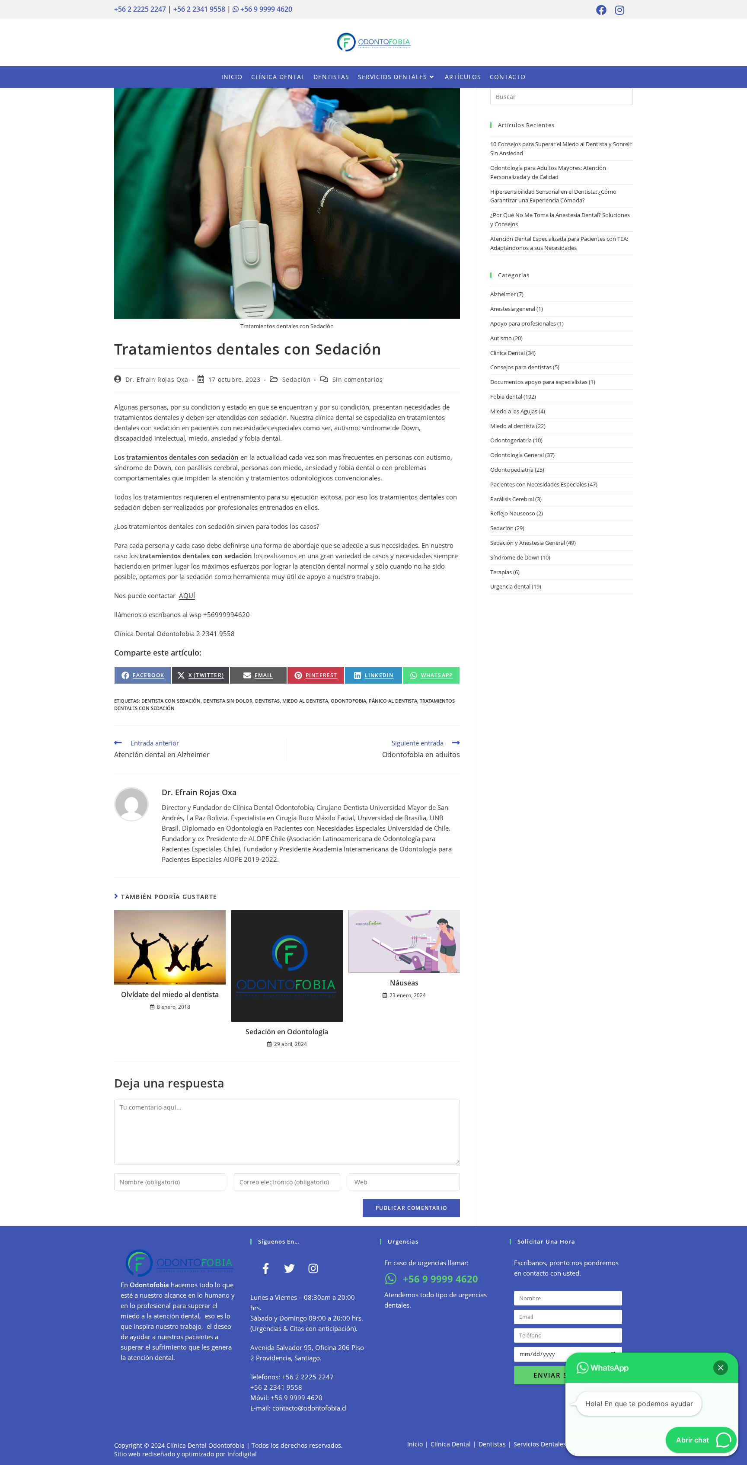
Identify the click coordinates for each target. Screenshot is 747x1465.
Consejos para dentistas (521, 367)
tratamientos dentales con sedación (182, 457)
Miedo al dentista (512, 426)
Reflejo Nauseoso (512, 513)
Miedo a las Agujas (513, 411)
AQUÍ (187, 595)
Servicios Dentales (540, 1444)
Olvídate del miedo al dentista (170, 994)
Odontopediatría (511, 469)
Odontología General (517, 455)
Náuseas (404, 983)
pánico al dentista (393, 700)
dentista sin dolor (227, 700)
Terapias (501, 572)
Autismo (501, 338)
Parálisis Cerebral (512, 499)
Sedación (296, 379)
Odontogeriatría (511, 440)
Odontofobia (348, 700)
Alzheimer (503, 294)
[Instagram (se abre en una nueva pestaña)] (617, 10)
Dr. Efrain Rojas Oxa (156, 379)
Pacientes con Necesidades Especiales (538, 484)
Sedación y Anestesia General (527, 543)
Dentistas (492, 1444)
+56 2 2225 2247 (140, 9)
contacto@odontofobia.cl (309, 1408)
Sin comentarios (357, 379)
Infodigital (242, 1454)
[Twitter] (289, 1268)
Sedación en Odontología (287, 1031)
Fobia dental (506, 396)
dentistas (267, 700)
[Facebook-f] (265, 1268)
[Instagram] (313, 1268)
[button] (720, 1367)
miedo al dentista (305, 700)
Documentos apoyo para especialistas (538, 382)
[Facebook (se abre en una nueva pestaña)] (601, 10)
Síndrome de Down (515, 557)
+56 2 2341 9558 (199, 9)
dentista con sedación (171, 700)
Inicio (415, 1444)
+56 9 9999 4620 (265, 9)
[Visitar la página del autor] (131, 803)
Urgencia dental (510, 586)
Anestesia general (512, 309)
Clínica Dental (507, 353)
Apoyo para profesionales (523, 323)
